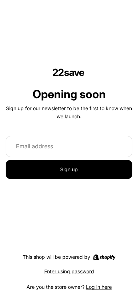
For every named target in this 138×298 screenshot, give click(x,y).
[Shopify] (104, 257)
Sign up (69, 169)
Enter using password (69, 271)
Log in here (99, 287)
